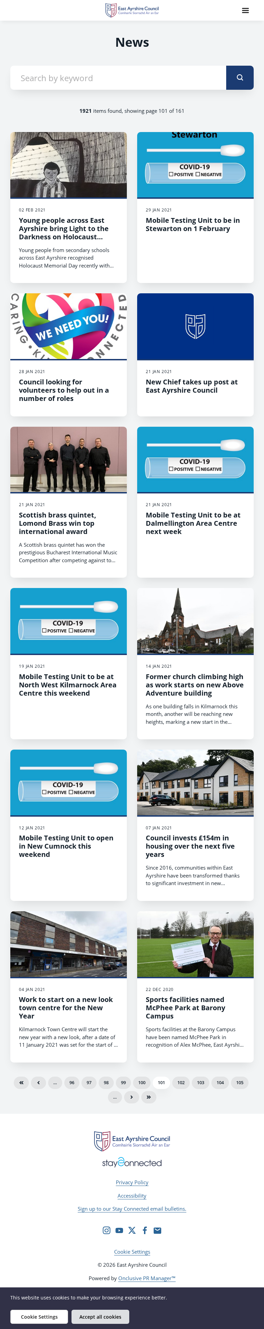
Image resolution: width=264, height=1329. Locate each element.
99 (123, 1082)
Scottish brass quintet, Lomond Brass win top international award (57, 523)
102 (181, 1082)
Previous (38, 1083)
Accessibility (132, 1195)
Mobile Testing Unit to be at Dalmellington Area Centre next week (193, 523)
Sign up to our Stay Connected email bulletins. (132, 1208)
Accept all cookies (100, 1317)
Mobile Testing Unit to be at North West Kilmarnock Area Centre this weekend (68, 685)
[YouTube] (119, 1230)
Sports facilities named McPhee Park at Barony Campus (185, 1008)
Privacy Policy (132, 1182)
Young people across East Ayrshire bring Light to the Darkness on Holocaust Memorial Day (64, 233)
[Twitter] (132, 1230)
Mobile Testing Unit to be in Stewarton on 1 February (193, 224)
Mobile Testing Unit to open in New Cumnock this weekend (66, 846)
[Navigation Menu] (245, 10)
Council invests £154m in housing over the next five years (190, 846)
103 (200, 1082)
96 (71, 1082)
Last (148, 1097)
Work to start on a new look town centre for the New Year (66, 1008)
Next (131, 1097)
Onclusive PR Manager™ (147, 1278)
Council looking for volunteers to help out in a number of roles (64, 390)
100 (141, 1082)
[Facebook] (144, 1230)
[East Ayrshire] (132, 1141)
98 (106, 1082)
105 (239, 1082)
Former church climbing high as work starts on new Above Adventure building (195, 685)
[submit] (240, 78)
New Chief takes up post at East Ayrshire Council (192, 386)
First (21, 1083)
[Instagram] (106, 1230)
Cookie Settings (132, 1251)
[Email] (157, 1230)
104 (220, 1082)
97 (89, 1082)
